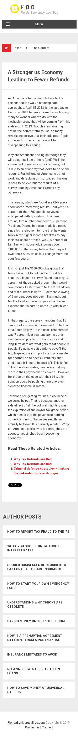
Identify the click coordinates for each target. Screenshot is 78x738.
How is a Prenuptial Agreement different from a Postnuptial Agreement (34, 638)
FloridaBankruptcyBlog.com (26, 722)
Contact (47, 727)
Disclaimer (32, 727)
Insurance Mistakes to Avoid (32, 654)
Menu (39, 24)
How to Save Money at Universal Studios (35, 690)
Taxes (17, 48)
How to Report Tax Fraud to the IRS (38, 532)
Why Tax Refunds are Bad (33, 459)
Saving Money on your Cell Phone (36, 621)
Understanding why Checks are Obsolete (34, 604)
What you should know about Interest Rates (33, 548)
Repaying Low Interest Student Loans (34, 671)
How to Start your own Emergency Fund (38, 586)
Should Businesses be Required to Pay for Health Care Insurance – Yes (36, 567)
